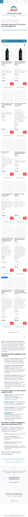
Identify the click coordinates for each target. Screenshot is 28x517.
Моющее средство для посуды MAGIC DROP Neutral (20, 153)
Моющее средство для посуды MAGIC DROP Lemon (7, 63)
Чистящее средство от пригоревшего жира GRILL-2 (7, 291)
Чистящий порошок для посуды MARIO (20, 104)
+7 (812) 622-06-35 (14, 477)
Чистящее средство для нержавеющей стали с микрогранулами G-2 (7, 239)
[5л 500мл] (7, 78)
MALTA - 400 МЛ (5, 152)
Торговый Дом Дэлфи (14, 13)
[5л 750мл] (20, 314)
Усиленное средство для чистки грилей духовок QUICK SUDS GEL (20, 291)
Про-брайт (3, 65)
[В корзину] (12, 83)
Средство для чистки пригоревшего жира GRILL (19, 239)
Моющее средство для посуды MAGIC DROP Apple (7, 105)
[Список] (24, 45)
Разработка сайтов (13, 515)
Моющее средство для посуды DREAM (7, 194)
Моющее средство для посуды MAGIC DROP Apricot (20, 63)
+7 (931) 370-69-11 (14, 479)
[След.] (24, 337)
